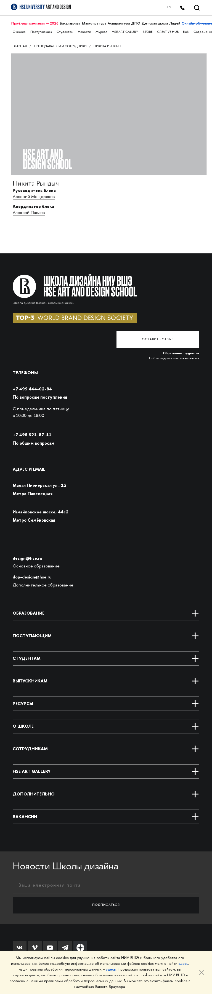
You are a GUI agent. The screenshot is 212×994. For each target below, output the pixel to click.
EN (169, 7)
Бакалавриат (70, 23)
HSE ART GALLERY (125, 32)
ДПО (135, 23)
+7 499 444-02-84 (32, 389)
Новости (84, 32)
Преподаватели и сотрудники (60, 46)
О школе (19, 32)
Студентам (65, 32)
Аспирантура (119, 23)
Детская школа (155, 23)
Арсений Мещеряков (34, 197)
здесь (183, 964)
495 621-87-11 (32, 435)
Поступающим (41, 32)
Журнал (101, 32)
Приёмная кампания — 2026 (35, 23)
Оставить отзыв (158, 339)
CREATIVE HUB (168, 32)
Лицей (174, 23)
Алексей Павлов (29, 213)
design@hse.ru (27, 558)
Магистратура (94, 23)
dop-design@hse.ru (32, 577)
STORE (147, 32)
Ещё (186, 32)
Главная (20, 46)
